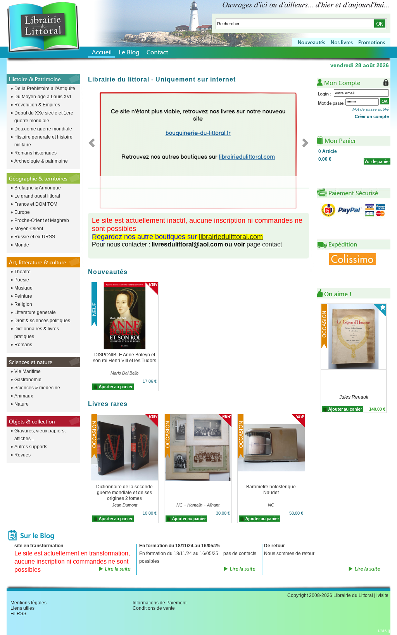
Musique (23, 288)
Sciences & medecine (37, 387)
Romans (23, 344)
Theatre (22, 271)
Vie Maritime (27, 371)
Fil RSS (18, 613)
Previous (94, 142)
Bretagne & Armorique (37, 188)
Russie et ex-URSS (34, 236)
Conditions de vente (154, 608)
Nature (21, 404)
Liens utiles (22, 608)
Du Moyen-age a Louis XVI (42, 96)
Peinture (23, 296)
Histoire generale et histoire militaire (43, 140)
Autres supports (30, 446)
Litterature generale (35, 312)
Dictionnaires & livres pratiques (36, 332)
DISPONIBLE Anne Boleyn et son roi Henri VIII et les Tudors (124, 357)
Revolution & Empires (37, 105)
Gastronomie (27, 379)
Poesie (21, 280)
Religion (23, 304)
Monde (21, 245)
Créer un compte (372, 116)
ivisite (382, 595)
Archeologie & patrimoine (41, 161)
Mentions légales (28, 603)
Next (303, 142)
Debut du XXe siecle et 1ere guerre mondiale (43, 116)
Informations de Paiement (159, 603)
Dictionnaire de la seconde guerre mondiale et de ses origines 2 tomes (124, 492)
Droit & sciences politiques (42, 320)
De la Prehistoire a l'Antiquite (44, 88)
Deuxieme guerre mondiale (43, 129)
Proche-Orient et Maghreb (41, 220)
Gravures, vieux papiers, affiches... (40, 434)
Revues (22, 455)
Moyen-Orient (28, 228)
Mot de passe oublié (370, 109)
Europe (22, 212)
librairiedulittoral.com (231, 237)
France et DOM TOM (35, 204)
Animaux (23, 396)
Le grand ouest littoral (37, 196)
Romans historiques (35, 153)
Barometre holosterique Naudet (271, 489)
